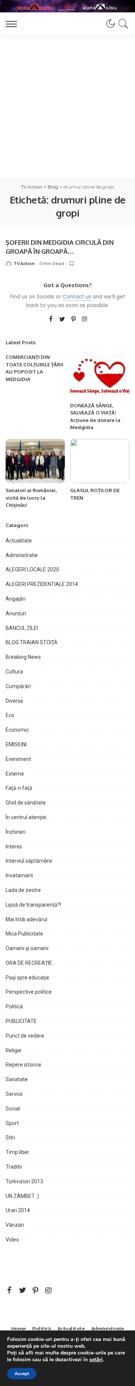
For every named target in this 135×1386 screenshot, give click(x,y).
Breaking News (23, 657)
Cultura (14, 672)
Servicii (14, 1094)
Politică (14, 1006)
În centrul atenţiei (26, 817)
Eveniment (18, 759)
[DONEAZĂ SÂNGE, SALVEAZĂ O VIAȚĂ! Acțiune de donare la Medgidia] (99, 376)
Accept (22, 1374)
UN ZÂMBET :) (22, 1196)
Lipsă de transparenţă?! (33, 905)
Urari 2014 (18, 1210)
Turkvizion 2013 (24, 1181)
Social (13, 1109)
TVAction (24, 264)
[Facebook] (51, 319)
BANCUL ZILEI (22, 628)
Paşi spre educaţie (27, 978)
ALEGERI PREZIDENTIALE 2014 (42, 584)
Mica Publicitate (24, 934)
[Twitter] (62, 319)
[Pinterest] (73, 319)
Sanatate (17, 1079)
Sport (12, 1123)
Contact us (77, 296)
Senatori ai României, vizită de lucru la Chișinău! (31, 497)
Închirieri (16, 832)
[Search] (122, 23)
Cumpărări (18, 686)
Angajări (16, 599)
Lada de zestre (23, 890)
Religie (13, 1050)
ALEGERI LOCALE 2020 (32, 569)
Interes (14, 847)
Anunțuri (16, 613)
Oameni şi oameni (27, 948)
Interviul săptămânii (29, 861)
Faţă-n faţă (19, 788)
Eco (10, 715)
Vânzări (15, 1225)
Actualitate (19, 541)
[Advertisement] (67, 106)
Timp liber (17, 1152)
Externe (15, 774)
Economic (17, 730)
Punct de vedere (25, 1036)
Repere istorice (23, 1065)
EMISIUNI (16, 744)
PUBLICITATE (21, 1021)
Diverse (14, 701)
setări (96, 1359)
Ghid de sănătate (26, 803)
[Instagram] (84, 319)
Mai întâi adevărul (26, 919)
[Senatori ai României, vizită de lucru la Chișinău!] (35, 461)
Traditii (14, 1167)
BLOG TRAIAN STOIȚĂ (31, 642)
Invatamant (19, 875)
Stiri (10, 1137)
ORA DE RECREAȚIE (29, 963)
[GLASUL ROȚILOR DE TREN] (99, 461)
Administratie (22, 555)
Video (12, 1240)
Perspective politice (29, 992)
